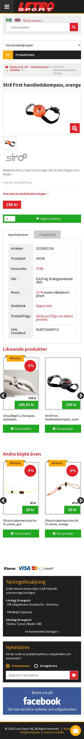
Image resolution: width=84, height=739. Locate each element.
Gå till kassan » (33, 21)
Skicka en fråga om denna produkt (54, 318)
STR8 (39, 269)
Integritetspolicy (30, 732)
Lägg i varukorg (50, 218)
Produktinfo (47, 235)
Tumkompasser (39, 67)
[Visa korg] (75, 731)
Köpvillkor (69, 729)
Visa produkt (22, 429)
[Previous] (3, 395)
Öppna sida (44, 306)
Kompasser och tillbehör (19, 68)
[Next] (80, 395)
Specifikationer (18, 235)
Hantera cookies (54, 732)
